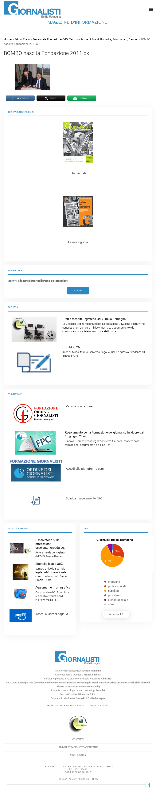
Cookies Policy (88, 779)
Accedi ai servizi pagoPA (51, 614)
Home (8, 39)
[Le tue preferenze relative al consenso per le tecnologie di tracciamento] (149, 785)
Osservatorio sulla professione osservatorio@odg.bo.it (50, 548)
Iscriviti (78, 290)
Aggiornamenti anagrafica (52, 593)
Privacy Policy (67, 779)
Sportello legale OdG (51, 571)
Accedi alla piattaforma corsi (85, 468)
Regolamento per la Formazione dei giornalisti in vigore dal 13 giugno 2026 (104, 438)
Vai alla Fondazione (79, 406)
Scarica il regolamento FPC (84, 498)
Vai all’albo (116, 614)
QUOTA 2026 (103, 351)
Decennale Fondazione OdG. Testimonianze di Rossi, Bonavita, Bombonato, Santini (85, 39)
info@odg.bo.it (82, 772)
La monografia (78, 242)
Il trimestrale (78, 173)
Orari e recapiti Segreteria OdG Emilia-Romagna (103, 325)
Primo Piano (22, 39)
